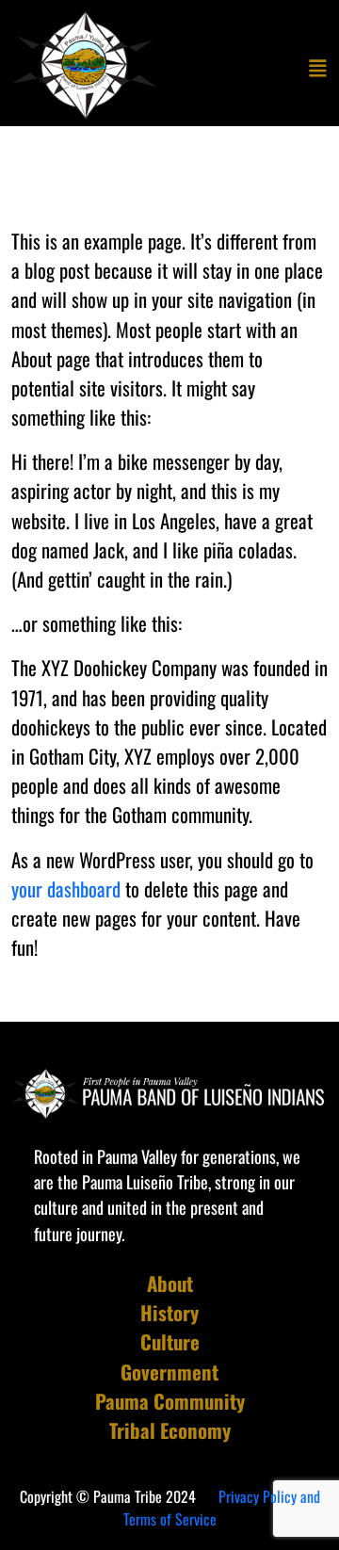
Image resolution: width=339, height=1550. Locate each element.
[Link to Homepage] (86, 65)
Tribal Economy (170, 1430)
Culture (170, 1341)
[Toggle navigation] (318, 66)
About (170, 1283)
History (169, 1312)
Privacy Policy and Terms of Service (221, 1507)
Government (169, 1371)
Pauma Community (170, 1400)
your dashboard (66, 888)
